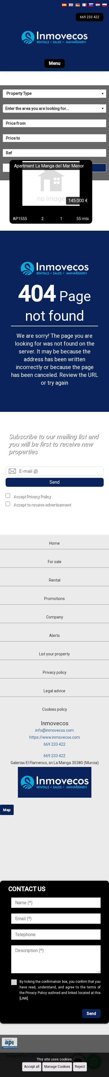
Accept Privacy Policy (32, 496)
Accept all (31, 1067)
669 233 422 (54, 744)
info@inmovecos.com (54, 730)
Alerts (54, 635)
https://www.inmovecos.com (54, 737)
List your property (54, 654)
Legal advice (54, 691)
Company (54, 617)
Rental (54, 580)
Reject (80, 1067)
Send (54, 482)
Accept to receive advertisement (42, 504)
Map (7, 810)
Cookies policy (54, 709)
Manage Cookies (57, 1067)
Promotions (54, 598)
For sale (54, 561)
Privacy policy (55, 672)
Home (54, 543)
